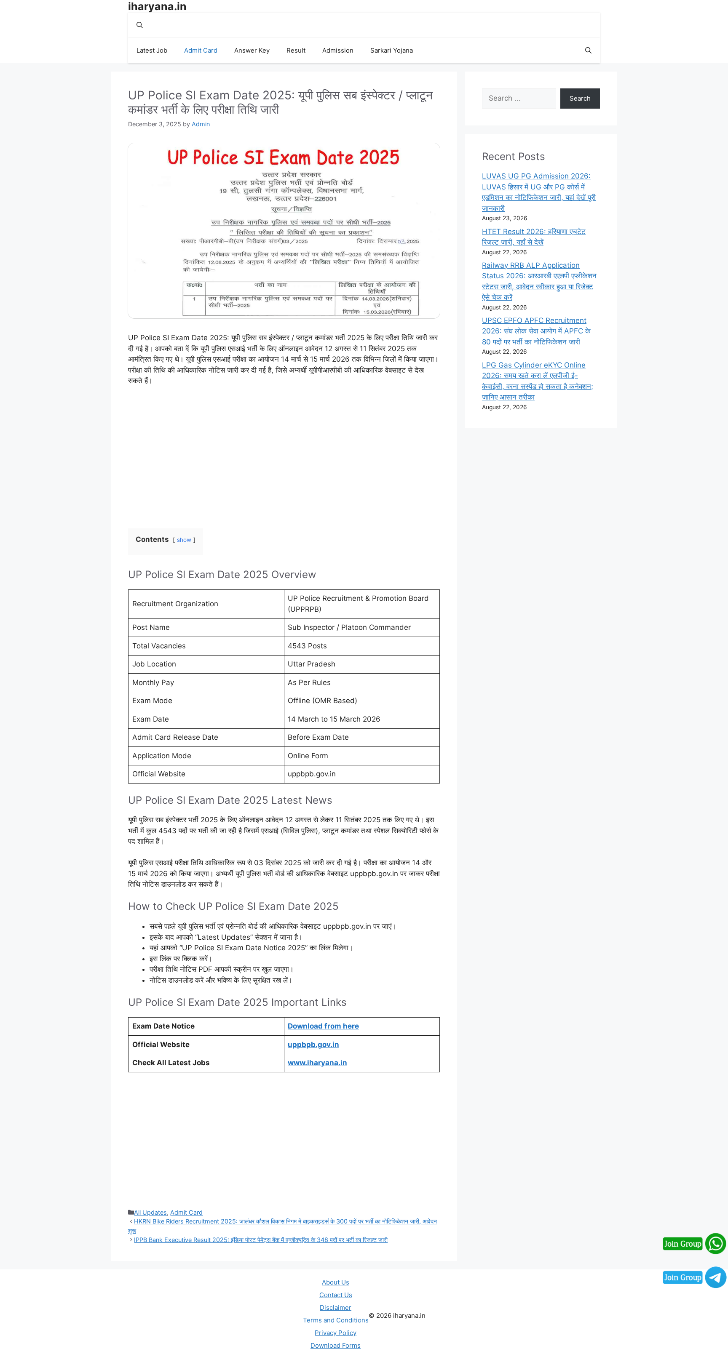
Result (295, 50)
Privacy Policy (335, 1333)
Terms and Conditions (336, 1320)
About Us (335, 1282)
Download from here (323, 1026)
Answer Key (252, 50)
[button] (139, 25)
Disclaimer (335, 1307)
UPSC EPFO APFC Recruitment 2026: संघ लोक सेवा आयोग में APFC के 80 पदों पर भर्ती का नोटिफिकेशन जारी (536, 331)
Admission (337, 50)
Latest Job (151, 50)
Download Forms (335, 1345)
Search (580, 98)
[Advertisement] (284, 456)
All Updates (150, 1212)
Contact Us (335, 1295)
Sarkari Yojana (391, 50)
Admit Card (200, 50)
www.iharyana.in (317, 1062)
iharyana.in (157, 6)
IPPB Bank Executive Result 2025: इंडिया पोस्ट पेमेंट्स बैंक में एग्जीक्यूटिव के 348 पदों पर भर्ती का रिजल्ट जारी (261, 1239)
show (184, 539)
